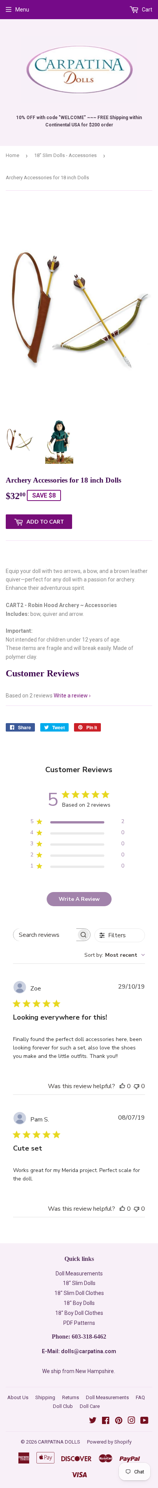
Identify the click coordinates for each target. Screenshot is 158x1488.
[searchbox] (44, 934)
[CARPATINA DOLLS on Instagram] (131, 1421)
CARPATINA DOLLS (59, 1442)
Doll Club (63, 1406)
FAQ (140, 1397)
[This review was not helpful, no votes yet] (136, 1086)
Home (12, 155)
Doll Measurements (79, 1273)
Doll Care (90, 1406)
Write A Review (79, 899)
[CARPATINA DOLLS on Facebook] (106, 1421)
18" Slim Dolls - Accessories (65, 155)
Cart (146, 10)
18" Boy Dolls (79, 1303)
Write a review (71, 695)
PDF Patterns (79, 1323)
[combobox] (114, 955)
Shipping (45, 1397)
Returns (70, 1397)
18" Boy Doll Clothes (79, 1313)
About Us (17, 1397)
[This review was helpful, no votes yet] (122, 1086)
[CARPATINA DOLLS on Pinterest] (119, 1421)
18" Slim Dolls (79, 1283)
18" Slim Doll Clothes (79, 1293)
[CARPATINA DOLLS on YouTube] (144, 1421)
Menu (22, 10)
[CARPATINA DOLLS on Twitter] (93, 1421)
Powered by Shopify (109, 1442)
